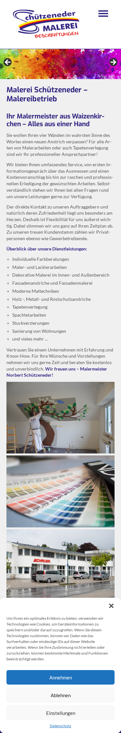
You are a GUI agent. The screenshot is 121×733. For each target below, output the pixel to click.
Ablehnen (61, 695)
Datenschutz (60, 725)
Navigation (103, 13)
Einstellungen (60, 713)
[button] (111, 606)
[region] (60, 64)
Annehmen (60, 677)
